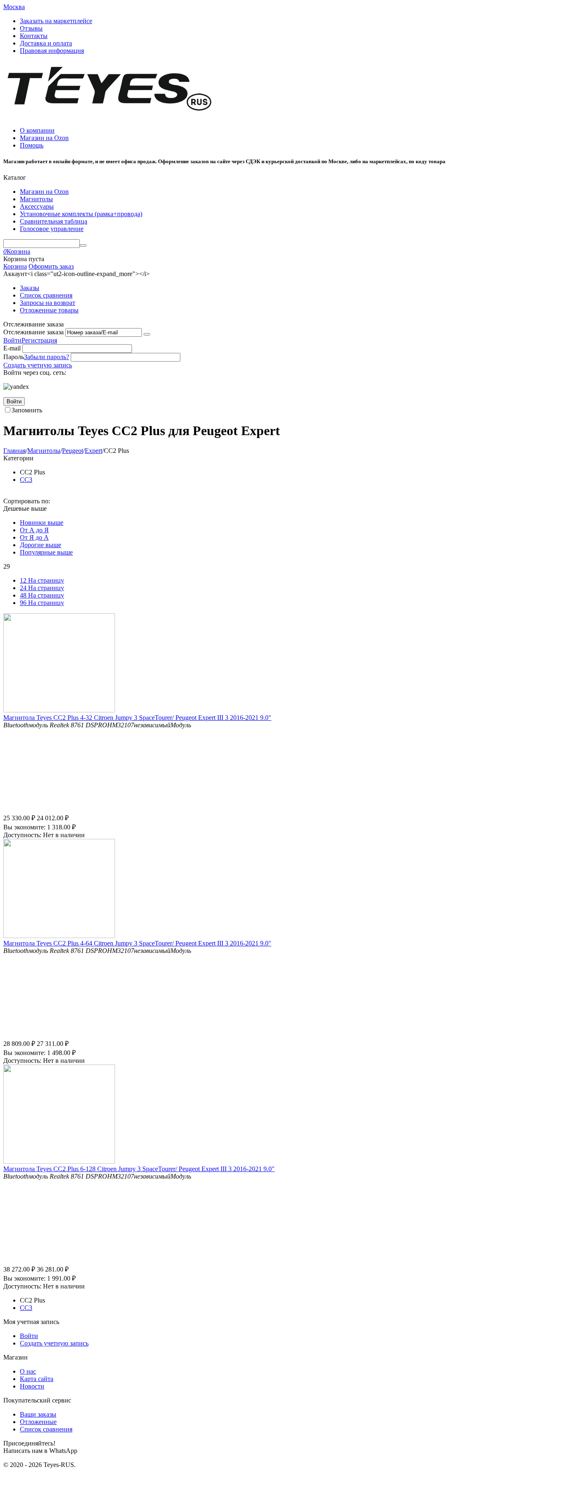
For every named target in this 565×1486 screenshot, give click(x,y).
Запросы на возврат (47, 302)
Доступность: (22, 834)
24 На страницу (42, 587)
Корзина (15, 266)
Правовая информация (52, 50)
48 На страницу (42, 595)
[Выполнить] (147, 334)
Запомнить (27, 410)
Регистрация (39, 340)
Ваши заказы (38, 1414)
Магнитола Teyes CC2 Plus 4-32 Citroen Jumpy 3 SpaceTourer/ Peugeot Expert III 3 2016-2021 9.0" (137, 717)
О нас (28, 1371)
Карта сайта (36, 1378)
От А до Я (34, 529)
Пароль (13, 356)
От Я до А (34, 537)
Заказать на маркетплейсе (56, 20)
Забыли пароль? (46, 356)
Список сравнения (46, 295)
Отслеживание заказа (33, 332)
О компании (37, 130)
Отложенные (38, 1421)
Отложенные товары (49, 310)
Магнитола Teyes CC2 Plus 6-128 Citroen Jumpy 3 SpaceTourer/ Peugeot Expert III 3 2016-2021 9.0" (139, 1168)
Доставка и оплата (46, 43)
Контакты (34, 35)
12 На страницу (42, 580)
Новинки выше (41, 522)
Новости (32, 1386)
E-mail (12, 348)
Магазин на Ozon (44, 137)
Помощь (31, 145)
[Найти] (83, 245)
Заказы (29, 287)
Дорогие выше (40, 544)
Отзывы (31, 28)
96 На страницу (42, 602)
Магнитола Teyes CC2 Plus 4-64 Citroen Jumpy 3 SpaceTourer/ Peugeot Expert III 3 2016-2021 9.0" (137, 943)
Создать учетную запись (37, 365)
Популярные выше (46, 552)
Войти (12, 340)
